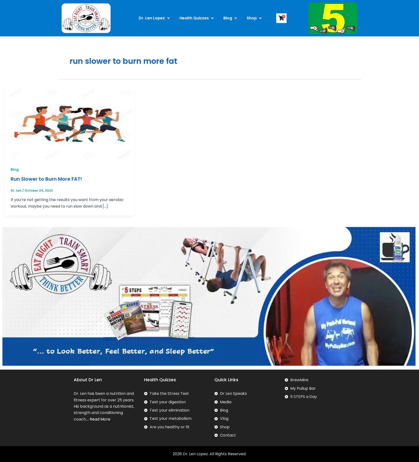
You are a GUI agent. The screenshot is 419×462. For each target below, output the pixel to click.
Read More (100, 419)
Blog (227, 18)
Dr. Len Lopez (152, 18)
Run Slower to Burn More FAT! (46, 179)
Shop (252, 18)
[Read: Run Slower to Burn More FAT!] (70, 123)
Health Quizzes (194, 18)
